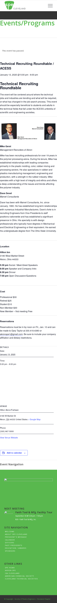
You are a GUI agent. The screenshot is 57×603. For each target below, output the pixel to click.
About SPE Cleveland (16, 534)
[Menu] (49, 5)
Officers (9, 543)
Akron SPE (10, 570)
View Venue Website (9, 437)
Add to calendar (14, 452)
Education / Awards (15, 548)
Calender (10, 540)
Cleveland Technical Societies (21, 579)
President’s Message (16, 537)
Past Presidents (13, 545)
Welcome (9, 531)
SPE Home (10, 568)
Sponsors (10, 551)
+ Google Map (34, 419)
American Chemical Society (19, 576)
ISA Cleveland (12, 573)
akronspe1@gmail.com (11, 334)
